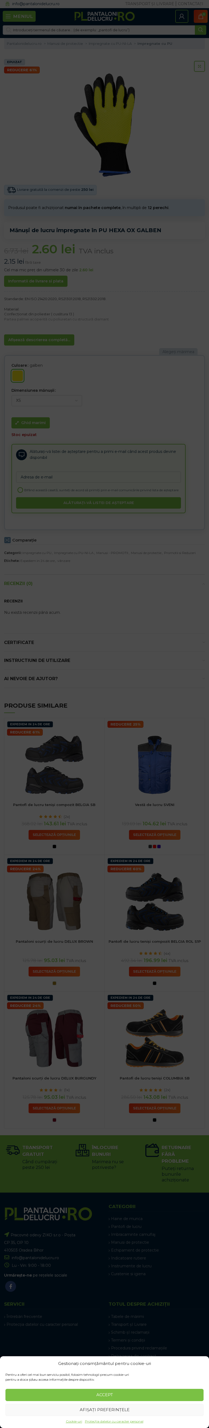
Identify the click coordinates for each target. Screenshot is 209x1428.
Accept (104, 1394)
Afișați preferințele (105, 1409)
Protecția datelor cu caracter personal (114, 1421)
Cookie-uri (74, 1421)
